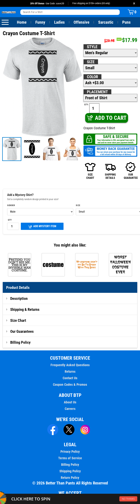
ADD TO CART (111, 118)
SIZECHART (90, 176)
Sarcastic (105, 22)
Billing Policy (20, 342)
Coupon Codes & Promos (70, 384)
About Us (70, 402)
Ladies (59, 22)
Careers (70, 409)
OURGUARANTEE (130, 176)
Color (92, 76)
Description (19, 298)
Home (21, 22)
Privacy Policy (70, 451)
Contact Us (70, 378)
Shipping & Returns (24, 309)
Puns (126, 22)
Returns (70, 371)
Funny (40, 22)
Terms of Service (70, 458)
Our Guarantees (22, 331)
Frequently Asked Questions (70, 365)
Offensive (81, 22)
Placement (97, 91)
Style (92, 46)
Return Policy (70, 478)
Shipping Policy (70, 471)
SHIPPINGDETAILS (110, 176)
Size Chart (18, 320)
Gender (11, 205)
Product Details (18, 287)
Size (91, 61)
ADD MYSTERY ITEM (44, 226)
